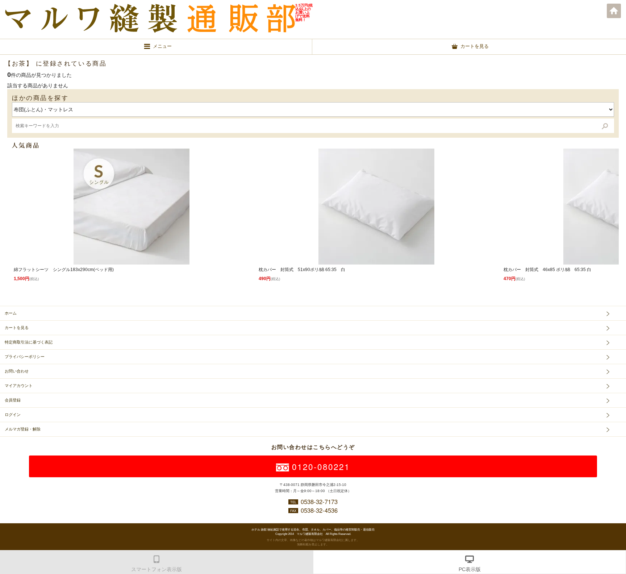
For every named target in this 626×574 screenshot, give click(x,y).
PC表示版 (470, 569)
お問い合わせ (17, 371)
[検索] (604, 126)
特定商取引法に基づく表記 (29, 342)
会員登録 (13, 400)
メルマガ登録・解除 (23, 429)
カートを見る (17, 327)
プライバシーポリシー (25, 356)
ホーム (614, 11)
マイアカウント (19, 385)
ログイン (13, 414)
